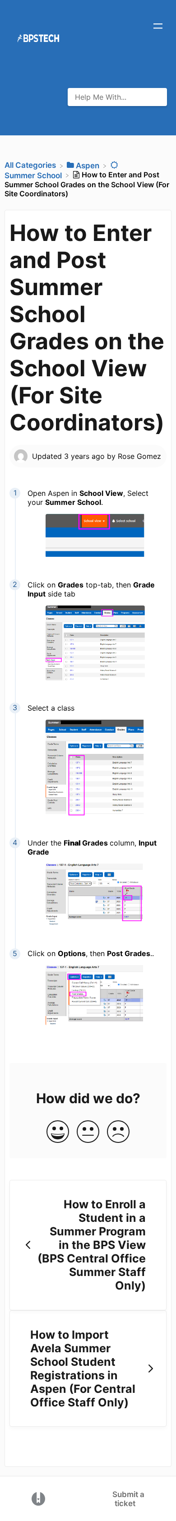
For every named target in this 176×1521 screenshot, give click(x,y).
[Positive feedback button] (58, 1132)
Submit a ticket (128, 1499)
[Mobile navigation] (157, 27)
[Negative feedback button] (118, 1132)
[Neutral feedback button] (88, 1132)
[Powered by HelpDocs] (38, 1498)
